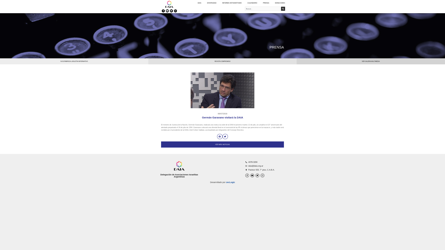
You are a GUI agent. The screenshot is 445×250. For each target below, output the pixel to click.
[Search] (283, 9)
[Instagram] (175, 11)
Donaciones (280, 3)
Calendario (252, 3)
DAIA (199, 3)
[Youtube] (167, 11)
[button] (219, 136)
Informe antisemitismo (232, 3)
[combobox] (262, 9)
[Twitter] (171, 11)
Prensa (266, 3)
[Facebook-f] (163, 11)
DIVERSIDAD (211, 3)
